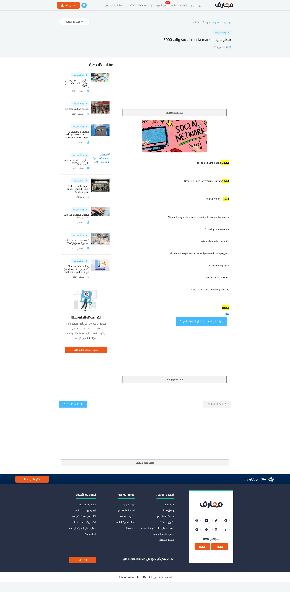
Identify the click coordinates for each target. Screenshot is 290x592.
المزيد (106, 5)
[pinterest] (206, 529)
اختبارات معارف (127, 516)
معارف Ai (142, 5)
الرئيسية (227, 22)
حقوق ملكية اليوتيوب (163, 534)
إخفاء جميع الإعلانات (174, 113)
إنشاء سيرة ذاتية (179, 5)
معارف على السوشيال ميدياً (82, 528)
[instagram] (216, 529)
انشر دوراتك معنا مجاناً (85, 522)
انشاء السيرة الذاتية (125, 522)
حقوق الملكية (167, 522)
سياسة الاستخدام (165, 516)
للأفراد (202, 546)
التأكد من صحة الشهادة (123, 5)
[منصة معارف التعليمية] (224, 5)
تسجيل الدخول (68, 5)
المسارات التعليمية (126, 510)
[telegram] (197, 529)
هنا (227, 313)
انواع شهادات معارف (85, 510)
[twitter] (216, 520)
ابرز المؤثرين (90, 534)
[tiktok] (226, 529)
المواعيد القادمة (87, 504)
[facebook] (226, 520)
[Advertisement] (174, 87)
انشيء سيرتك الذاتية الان (86, 350)
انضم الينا (82, 560)
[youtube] (197, 520)
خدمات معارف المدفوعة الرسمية (157, 528)
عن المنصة (169, 504)
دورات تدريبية (196, 5)
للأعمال (219, 546)
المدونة (216, 22)
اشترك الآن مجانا (32, 479)
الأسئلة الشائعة (166, 540)
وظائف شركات (200, 22)
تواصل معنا (168, 510)
